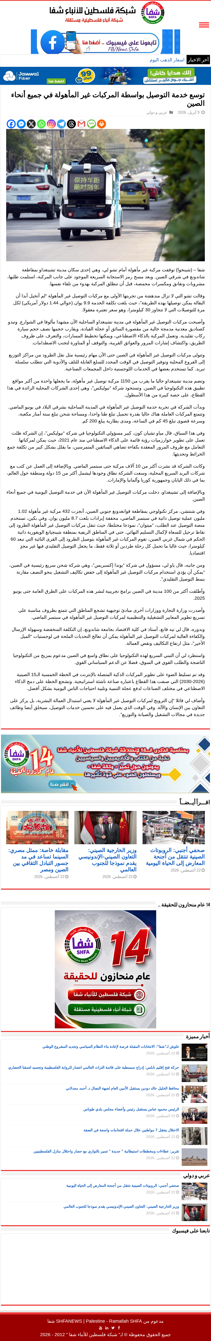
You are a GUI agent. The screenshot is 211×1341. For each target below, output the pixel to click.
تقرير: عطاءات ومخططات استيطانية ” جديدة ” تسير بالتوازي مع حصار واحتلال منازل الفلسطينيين (106, 1151)
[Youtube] (101, 1328)
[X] (31, 123)
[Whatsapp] (41, 123)
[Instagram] (51, 123)
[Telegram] (61, 123)
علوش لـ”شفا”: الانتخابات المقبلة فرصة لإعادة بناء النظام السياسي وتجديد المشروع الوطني (110, 1046)
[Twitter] (113, 1328)
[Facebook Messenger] (21, 123)
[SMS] (91, 123)
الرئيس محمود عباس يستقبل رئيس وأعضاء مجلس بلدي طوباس (131, 1109)
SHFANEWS (69, 1321)
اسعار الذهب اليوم (167, 59)
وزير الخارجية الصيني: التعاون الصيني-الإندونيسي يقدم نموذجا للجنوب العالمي (121, 1206)
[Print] (101, 123)
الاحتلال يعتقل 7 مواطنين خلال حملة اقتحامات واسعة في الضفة (131, 1130)
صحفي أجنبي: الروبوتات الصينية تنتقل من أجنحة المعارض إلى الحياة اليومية (175, 856)
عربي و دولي (156, 112)
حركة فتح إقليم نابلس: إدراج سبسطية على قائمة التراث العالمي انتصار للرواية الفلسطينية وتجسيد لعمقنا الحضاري (93, 1067)
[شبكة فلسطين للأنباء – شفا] (105, 11)
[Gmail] (81, 123)
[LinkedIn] (107, 1328)
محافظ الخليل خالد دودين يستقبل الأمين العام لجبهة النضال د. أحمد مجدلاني (122, 1088)
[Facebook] (11, 123)
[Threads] (71, 123)
